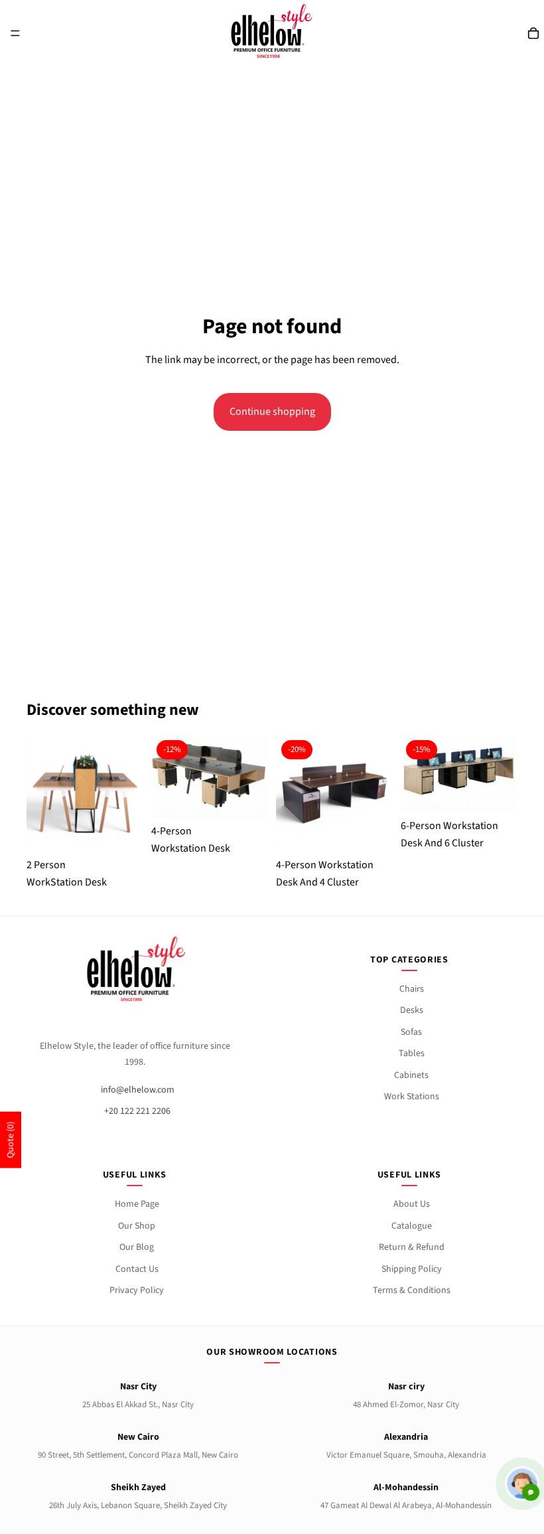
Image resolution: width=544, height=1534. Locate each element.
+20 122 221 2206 (137, 1111)
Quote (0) (10, 1140)
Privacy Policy (136, 1290)
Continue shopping (272, 411)
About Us (411, 1204)
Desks (411, 1010)
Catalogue (411, 1226)
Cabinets (411, 1075)
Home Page (137, 1204)
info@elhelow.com (137, 1090)
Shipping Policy (411, 1269)
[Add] (247, 790)
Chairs (411, 989)
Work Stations (411, 1096)
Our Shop (136, 1226)
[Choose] (123, 824)
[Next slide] (128, 793)
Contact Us (137, 1269)
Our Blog (136, 1247)
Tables (412, 1053)
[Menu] (15, 33)
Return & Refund (411, 1247)
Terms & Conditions (411, 1290)
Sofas (411, 1032)
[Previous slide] (41, 793)
